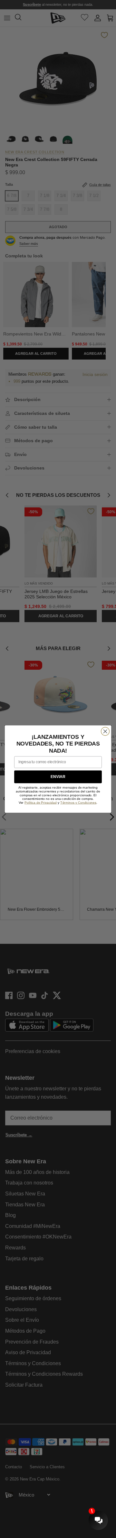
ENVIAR (58, 777)
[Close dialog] (105, 731)
